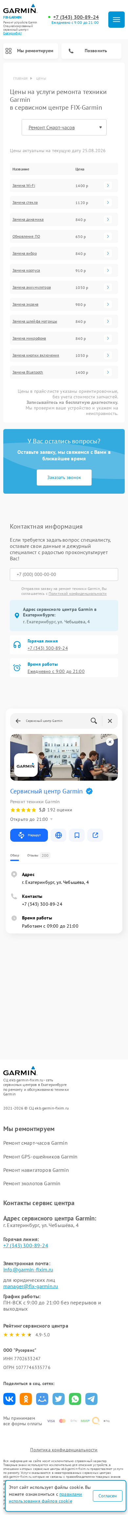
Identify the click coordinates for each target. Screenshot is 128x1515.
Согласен (107, 1496)
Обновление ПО (26, 236)
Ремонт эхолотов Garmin (31, 1183)
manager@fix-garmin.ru (30, 1286)
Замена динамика (28, 219)
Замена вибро (24, 253)
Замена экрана (25, 304)
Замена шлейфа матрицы (34, 321)
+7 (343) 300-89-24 (76, 17)
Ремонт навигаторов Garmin (36, 1170)
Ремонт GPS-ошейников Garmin (40, 1156)
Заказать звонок (64, 477)
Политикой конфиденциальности (78, 593)
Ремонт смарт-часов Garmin (35, 1143)
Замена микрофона (29, 338)
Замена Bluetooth (27, 372)
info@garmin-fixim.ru (28, 1269)
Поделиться (9, 1399)
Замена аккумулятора (31, 287)
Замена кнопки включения (35, 355)
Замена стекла (25, 202)
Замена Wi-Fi (23, 185)
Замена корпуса (26, 270)
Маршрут (34, 835)
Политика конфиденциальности (63, 1450)
